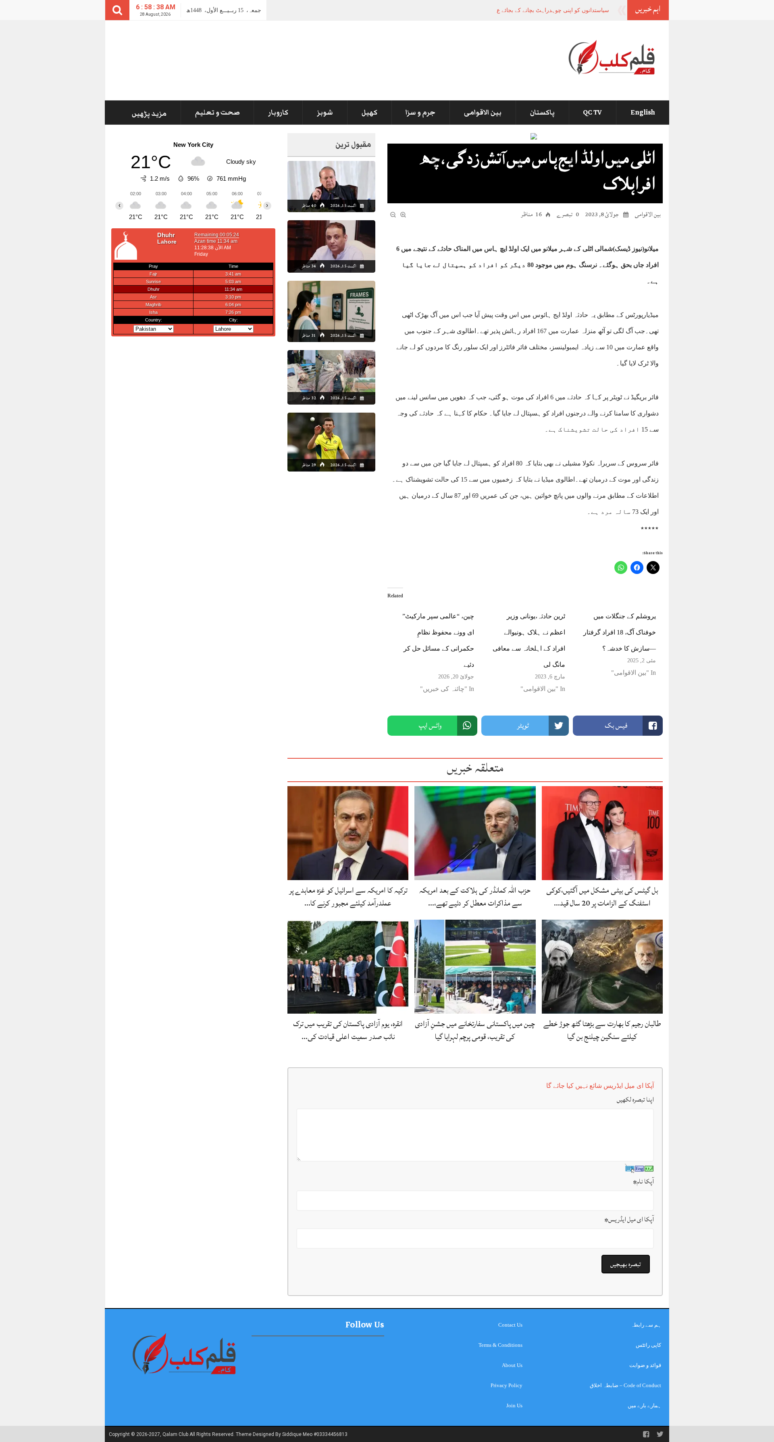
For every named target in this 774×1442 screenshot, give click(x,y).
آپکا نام (643, 1181)
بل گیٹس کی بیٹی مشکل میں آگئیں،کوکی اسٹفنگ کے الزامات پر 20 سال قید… (602, 896)
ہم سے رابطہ (646, 1325)
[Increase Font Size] (403, 213)
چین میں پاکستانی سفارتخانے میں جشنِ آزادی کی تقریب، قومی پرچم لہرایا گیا (475, 1030)
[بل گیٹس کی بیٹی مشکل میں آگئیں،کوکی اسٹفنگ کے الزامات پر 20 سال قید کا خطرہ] (602, 833)
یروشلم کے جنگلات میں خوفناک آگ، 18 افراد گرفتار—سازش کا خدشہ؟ (619, 632)
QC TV (592, 112)
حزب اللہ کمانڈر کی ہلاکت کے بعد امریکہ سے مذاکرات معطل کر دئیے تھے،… (475, 896)
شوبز (325, 112)
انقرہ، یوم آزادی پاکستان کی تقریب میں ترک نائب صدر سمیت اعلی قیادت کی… (348, 1030)
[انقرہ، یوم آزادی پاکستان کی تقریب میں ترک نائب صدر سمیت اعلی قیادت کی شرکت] (347, 966)
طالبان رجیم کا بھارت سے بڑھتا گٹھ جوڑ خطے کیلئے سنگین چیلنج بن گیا (602, 1030)
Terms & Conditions (500, 1345)
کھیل (369, 112)
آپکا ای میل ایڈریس (629, 1219)
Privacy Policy (506, 1385)
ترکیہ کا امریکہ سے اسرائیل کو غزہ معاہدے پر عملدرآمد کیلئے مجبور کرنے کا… (348, 896)
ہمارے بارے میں (644, 1405)
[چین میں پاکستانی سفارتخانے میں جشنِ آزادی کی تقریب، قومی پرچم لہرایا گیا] (474, 966)
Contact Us (510, 1325)
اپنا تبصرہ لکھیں (635, 1099)
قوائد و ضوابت (645, 1365)
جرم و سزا (420, 112)
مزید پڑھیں (149, 114)
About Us (512, 1365)
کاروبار (278, 112)
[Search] (117, 10)
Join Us (514, 1405)
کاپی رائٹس (648, 1345)
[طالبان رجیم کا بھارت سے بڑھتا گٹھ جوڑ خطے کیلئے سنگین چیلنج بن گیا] (602, 966)
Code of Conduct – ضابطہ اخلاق (625, 1385)
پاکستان (542, 112)
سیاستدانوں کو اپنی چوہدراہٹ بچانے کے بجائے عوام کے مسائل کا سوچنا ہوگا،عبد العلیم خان (501, 10)
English (642, 112)
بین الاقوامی (482, 112)
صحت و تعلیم (217, 112)
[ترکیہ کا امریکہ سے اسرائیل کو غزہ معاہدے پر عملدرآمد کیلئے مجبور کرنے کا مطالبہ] (347, 833)
